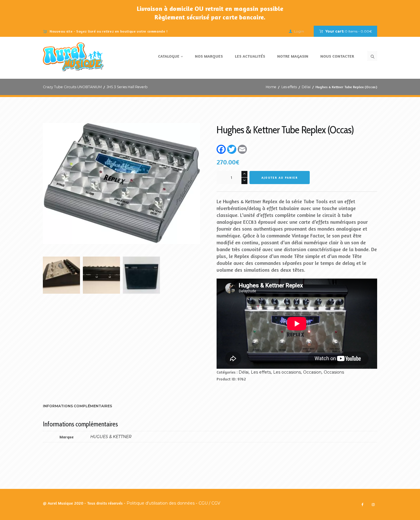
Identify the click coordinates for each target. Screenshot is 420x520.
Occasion (312, 372)
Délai (306, 87)
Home (271, 87)
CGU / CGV (209, 503)
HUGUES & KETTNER (110, 436)
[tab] (77, 407)
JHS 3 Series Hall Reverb (127, 87)
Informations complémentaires (77, 406)
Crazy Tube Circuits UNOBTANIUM (72, 87)
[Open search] (372, 56)
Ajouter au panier (279, 177)
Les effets (289, 87)
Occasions (334, 372)
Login (299, 31)
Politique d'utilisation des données (161, 503)
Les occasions (287, 372)
